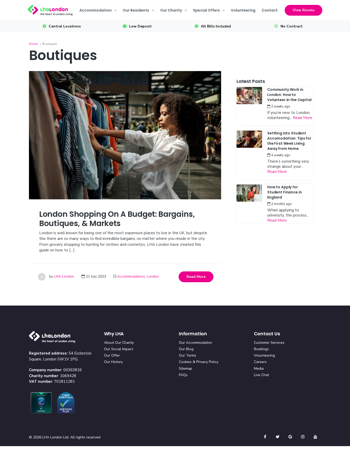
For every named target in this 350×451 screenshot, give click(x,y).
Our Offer (112, 355)
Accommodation (95, 10)
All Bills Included (216, 26)
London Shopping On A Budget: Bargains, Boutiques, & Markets (117, 219)
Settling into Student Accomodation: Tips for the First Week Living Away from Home (289, 141)
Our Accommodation (195, 342)
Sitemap (185, 368)
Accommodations (131, 276)
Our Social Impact (118, 349)
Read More (196, 276)
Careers (260, 361)
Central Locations (65, 26)
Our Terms (187, 355)
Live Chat (261, 374)
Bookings (261, 349)
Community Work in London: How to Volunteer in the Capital (289, 94)
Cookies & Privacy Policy (198, 361)
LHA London (64, 276)
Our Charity (171, 10)
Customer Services (269, 342)
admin (300, 106)
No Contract (292, 26)
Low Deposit (140, 26)
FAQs (183, 374)
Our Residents (136, 10)
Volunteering (243, 10)
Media (259, 368)
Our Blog (186, 349)
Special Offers (206, 10)
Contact (270, 10)
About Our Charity (119, 342)
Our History (113, 361)
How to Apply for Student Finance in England (284, 192)
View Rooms (303, 10)
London (153, 276)
